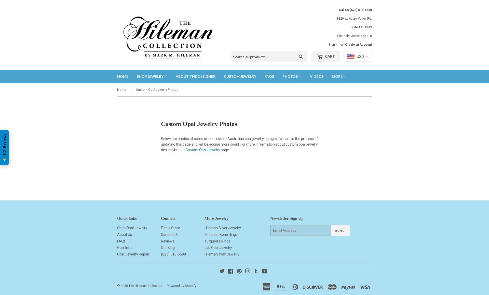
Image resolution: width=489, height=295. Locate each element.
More (337, 76)
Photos (290, 76)
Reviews (167, 241)
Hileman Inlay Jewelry (222, 254)
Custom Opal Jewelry (203, 150)
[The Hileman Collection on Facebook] (230, 272)
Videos (316, 76)
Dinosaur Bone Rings (221, 235)
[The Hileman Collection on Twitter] (222, 272)
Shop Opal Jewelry (132, 228)
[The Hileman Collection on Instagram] (247, 272)
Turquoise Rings (217, 241)
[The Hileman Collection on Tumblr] (256, 272)
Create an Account (358, 44)
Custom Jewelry (240, 76)
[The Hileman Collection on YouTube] (264, 272)
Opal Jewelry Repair (133, 254)
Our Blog (168, 248)
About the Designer (195, 76)
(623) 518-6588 (173, 254)
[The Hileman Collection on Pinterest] (239, 272)
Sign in (333, 44)
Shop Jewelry (150, 76)
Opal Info (124, 248)
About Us (124, 235)
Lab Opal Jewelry (218, 248)
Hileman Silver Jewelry (223, 228)
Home (122, 76)
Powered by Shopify (181, 286)
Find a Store (170, 228)
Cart (329, 56)
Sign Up (340, 231)
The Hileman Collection (145, 286)
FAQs (269, 76)
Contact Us (170, 235)
